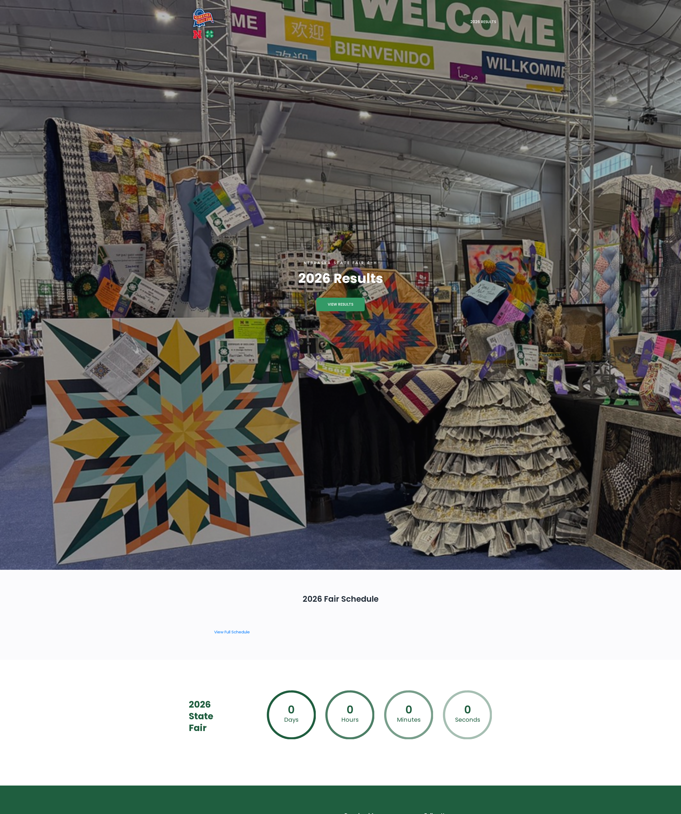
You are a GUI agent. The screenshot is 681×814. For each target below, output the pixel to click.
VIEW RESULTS (340, 304)
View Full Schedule (232, 632)
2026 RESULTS (483, 21)
